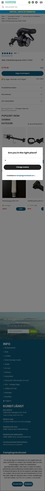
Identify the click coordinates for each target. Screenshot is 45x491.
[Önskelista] (36, 2)
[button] (32, 2)
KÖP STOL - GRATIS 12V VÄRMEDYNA (22, 12)
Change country (22, 167)
